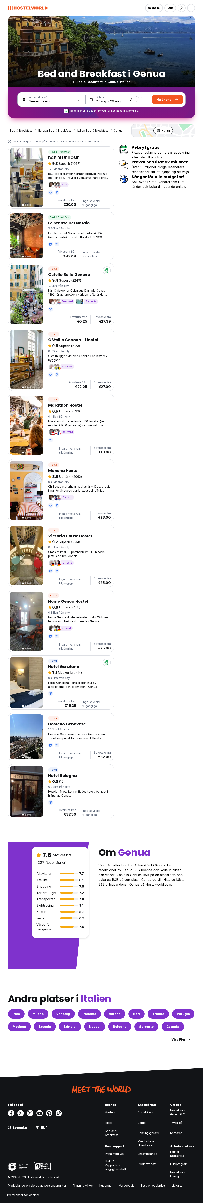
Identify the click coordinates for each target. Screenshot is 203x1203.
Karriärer (176, 1133)
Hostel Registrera (177, 1153)
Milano (38, 1014)
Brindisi (70, 1027)
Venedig (63, 1014)
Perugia (183, 1014)
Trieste (158, 1014)
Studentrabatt (147, 1164)
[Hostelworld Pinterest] (49, 1113)
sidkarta (177, 1185)
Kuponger (106, 1185)
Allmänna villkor (83, 1185)
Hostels (110, 1112)
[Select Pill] (182, 8)
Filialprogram (178, 1164)
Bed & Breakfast (60, 151)
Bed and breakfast (111, 1133)
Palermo (89, 1014)
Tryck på (176, 1122)
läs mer (97, 141)
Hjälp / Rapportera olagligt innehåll (115, 1165)
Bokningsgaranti (148, 1133)
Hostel (54, 268)
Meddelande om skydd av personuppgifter (37, 1185)
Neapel (94, 1027)
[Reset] (79, 99)
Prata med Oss (115, 1153)
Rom (16, 1014)
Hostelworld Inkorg (178, 1174)
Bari (136, 1014)
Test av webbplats (153, 1185)
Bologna (119, 1027)
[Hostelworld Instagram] (30, 1113)
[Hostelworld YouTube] (39, 1113)
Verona (115, 1014)
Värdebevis (126, 1185)
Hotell (53, 660)
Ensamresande (147, 1153)
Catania (172, 1027)
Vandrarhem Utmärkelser (146, 1143)
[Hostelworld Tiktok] (59, 1113)
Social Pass (145, 1112)
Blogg (142, 1122)
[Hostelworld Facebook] (11, 1113)
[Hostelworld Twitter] (20, 1113)
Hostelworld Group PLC (178, 1112)
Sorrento (146, 1027)
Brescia (45, 1027)
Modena (19, 1027)
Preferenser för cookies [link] (23, 1195)
